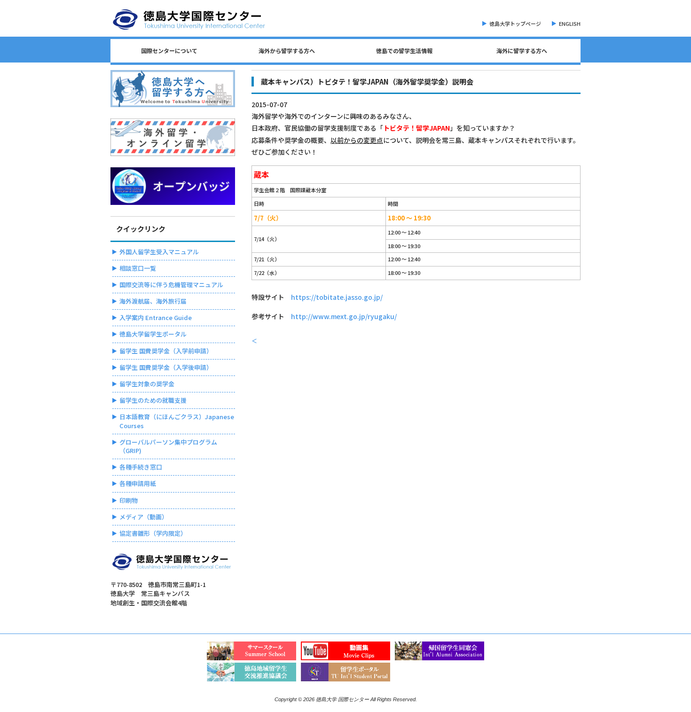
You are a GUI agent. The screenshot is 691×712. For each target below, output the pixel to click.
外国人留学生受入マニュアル (159, 251)
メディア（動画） (143, 516)
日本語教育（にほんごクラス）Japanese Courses (176, 421)
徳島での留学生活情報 (404, 51)
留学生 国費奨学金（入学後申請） (165, 367)
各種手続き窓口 (140, 466)
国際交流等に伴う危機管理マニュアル (171, 284)
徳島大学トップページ (515, 23)
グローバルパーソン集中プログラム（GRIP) (168, 446)
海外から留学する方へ (287, 51)
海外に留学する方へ (521, 51)
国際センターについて (169, 51)
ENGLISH (570, 23)
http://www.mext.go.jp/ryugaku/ (344, 316)
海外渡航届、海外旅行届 (153, 301)
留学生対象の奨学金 (146, 383)
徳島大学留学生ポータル (153, 333)
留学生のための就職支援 (153, 400)
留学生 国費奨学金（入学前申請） (165, 350)
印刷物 (128, 500)
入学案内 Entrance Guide (155, 317)
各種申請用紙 (137, 483)
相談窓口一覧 (137, 268)
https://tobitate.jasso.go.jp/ (337, 297)
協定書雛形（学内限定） (153, 533)
